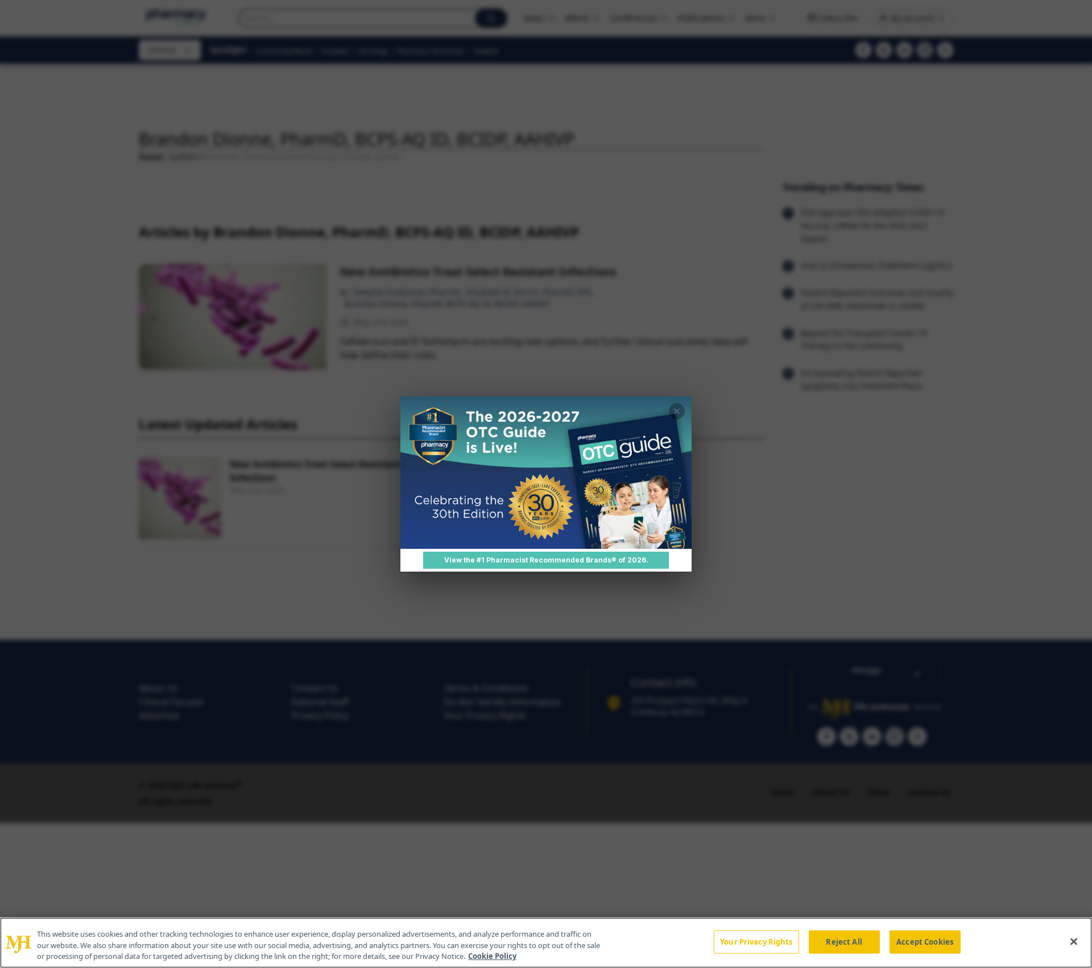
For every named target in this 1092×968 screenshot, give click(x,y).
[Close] (1073, 941)
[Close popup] (677, 411)
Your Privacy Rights (756, 941)
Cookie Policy (492, 956)
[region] (546, 942)
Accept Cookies (924, 941)
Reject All (844, 941)
